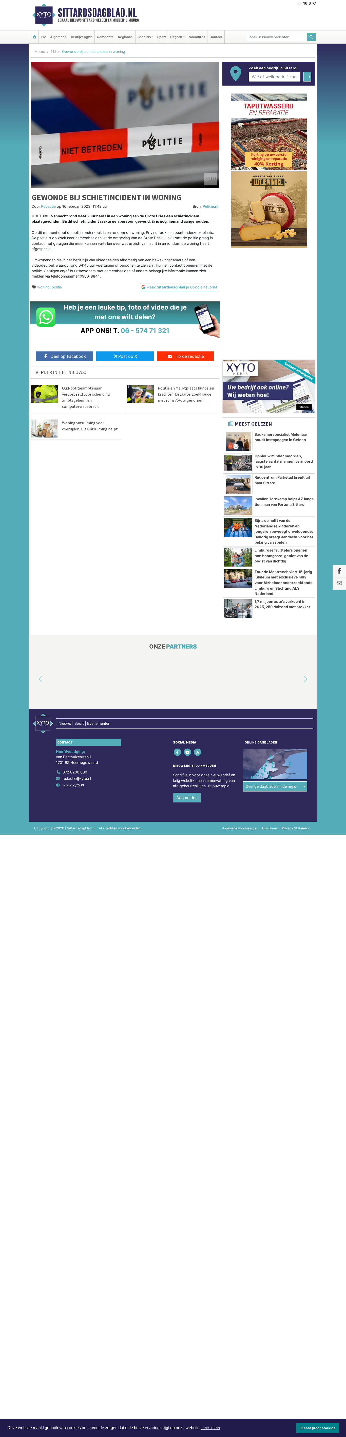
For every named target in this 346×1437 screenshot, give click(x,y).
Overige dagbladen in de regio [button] (270, 786)
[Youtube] (188, 752)
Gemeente (105, 37)
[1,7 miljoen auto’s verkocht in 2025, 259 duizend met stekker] (238, 608)
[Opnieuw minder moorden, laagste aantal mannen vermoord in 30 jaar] (238, 463)
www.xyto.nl (73, 785)
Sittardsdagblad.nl (97, 12)
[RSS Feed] (198, 752)
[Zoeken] (311, 37)
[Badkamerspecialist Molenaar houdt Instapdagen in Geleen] (238, 441)
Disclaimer (270, 828)
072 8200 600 (75, 772)
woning (43, 287)
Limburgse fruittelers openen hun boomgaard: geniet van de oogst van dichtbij (281, 555)
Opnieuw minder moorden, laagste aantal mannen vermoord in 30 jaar (284, 461)
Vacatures (197, 37)
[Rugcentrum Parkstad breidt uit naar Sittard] (238, 484)
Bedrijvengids (81, 37)
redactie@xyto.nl (77, 778)
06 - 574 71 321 (145, 330)
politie (57, 287)
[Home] (34, 36)
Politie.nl (210, 206)
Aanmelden (187, 797)
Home (40, 51)
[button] (35, 679)
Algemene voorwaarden (240, 828)
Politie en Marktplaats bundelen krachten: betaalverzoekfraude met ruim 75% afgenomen (186, 394)
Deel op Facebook (68, 356)
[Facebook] (178, 752)
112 (43, 37)
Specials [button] (144, 37)
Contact (215, 37)
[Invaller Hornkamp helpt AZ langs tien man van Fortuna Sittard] (238, 505)
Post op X (127, 356)
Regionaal (125, 37)
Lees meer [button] (210, 1428)
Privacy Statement (296, 828)
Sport (161, 37)
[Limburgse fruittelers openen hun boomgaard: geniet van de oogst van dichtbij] (238, 557)
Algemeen (58, 37)
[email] (339, 583)
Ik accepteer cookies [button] (317, 1428)
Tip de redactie (189, 356)
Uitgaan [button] (176, 37)
